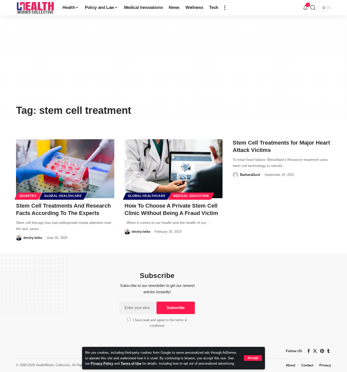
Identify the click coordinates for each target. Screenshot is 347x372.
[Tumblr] (328, 351)
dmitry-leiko (32, 238)
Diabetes (28, 195)
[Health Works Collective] (35, 7)
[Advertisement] (173, 63)
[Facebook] (308, 351)
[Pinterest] (322, 351)
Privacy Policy (102, 363)
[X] (315, 351)
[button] (253, 358)
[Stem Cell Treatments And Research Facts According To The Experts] (65, 168)
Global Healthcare (63, 195)
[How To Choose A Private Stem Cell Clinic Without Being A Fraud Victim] (173, 168)
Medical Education (191, 195)
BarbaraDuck (250, 175)
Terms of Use (131, 363)
